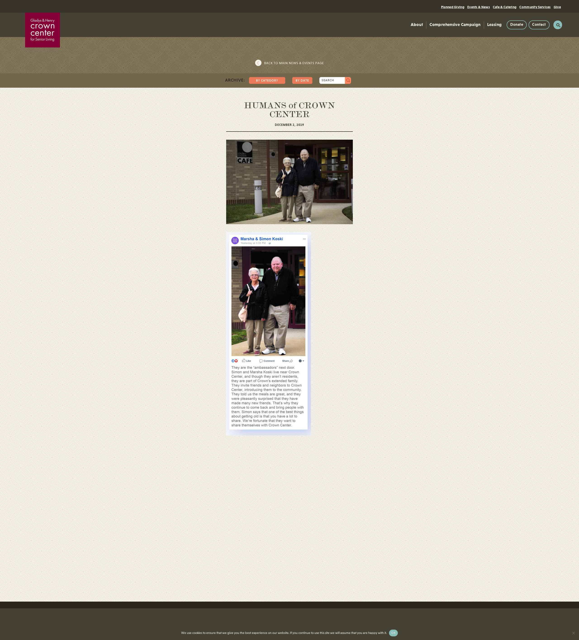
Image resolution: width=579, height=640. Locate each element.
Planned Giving (452, 7)
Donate (516, 25)
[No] (573, 633)
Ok (393, 633)
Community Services (535, 7)
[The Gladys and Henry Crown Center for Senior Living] (42, 30)
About (417, 25)
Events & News (478, 7)
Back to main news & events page (294, 63)
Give (557, 7)
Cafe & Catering (505, 7)
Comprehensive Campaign (455, 25)
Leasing (494, 25)
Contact (539, 25)
